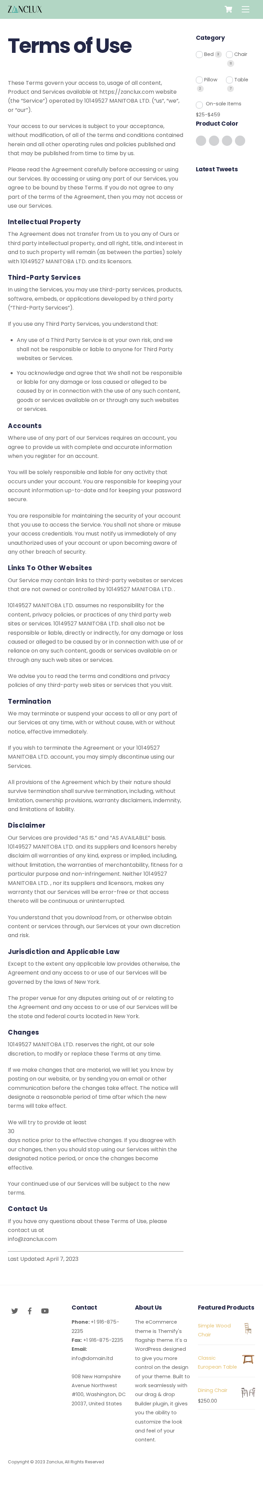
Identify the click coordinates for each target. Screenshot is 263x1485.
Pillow (210, 79)
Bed (209, 54)
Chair (240, 54)
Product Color (217, 123)
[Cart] (228, 9)
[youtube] (45, 1310)
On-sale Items (223, 103)
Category (210, 38)
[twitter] (15, 1310)
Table (241, 79)
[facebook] (30, 1310)
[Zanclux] (25, 9)
